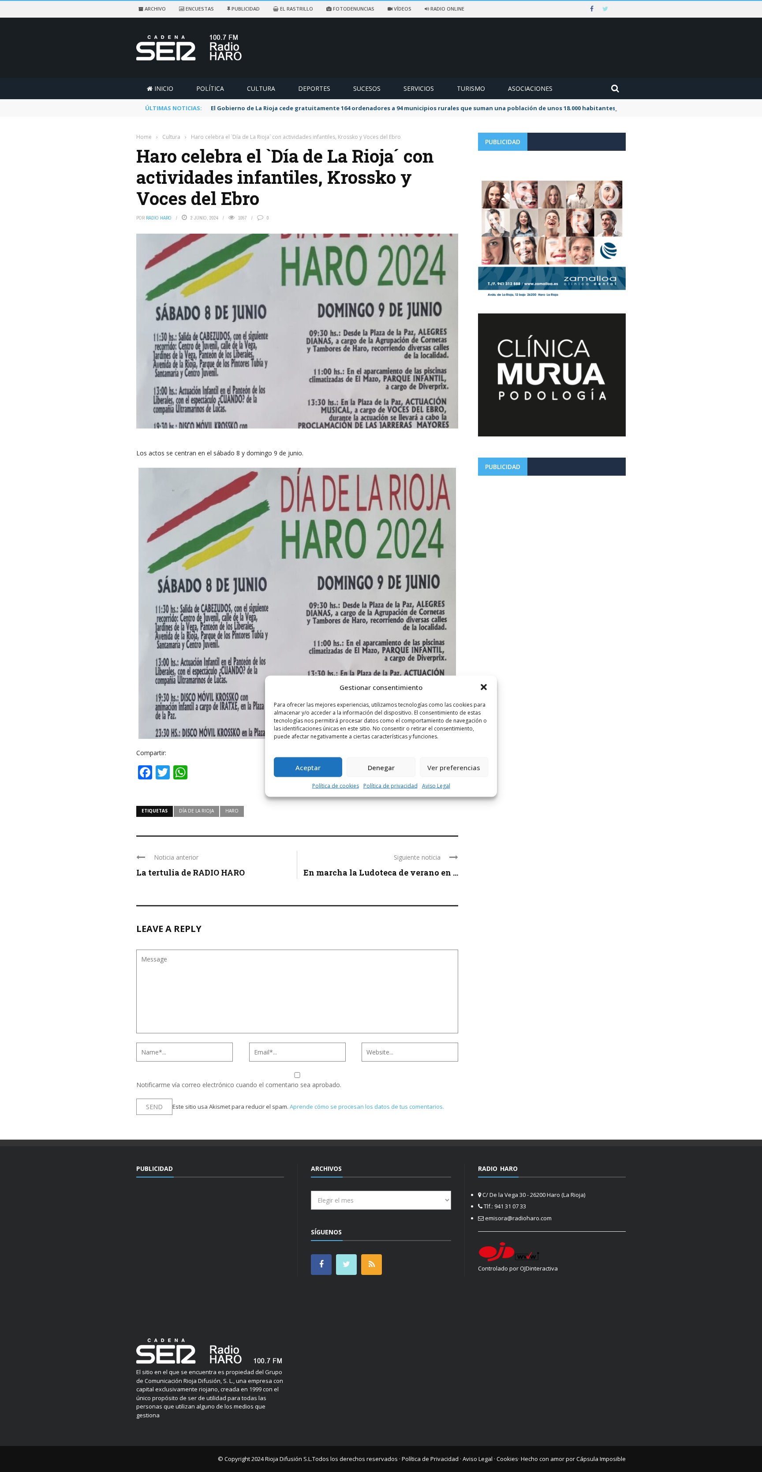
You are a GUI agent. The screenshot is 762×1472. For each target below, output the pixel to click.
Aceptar (308, 767)
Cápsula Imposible (601, 1459)
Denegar (381, 767)
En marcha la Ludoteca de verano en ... (380, 872)
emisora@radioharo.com (518, 1218)
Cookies (507, 1459)
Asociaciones (530, 88)
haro (232, 811)
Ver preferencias (453, 767)
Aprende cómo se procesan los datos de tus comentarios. (367, 1107)
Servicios (418, 88)
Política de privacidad (390, 786)
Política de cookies (335, 786)
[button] (483, 686)
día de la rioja (196, 811)
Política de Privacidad (430, 1459)
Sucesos (367, 88)
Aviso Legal (436, 786)
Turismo (471, 88)
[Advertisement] (552, 544)
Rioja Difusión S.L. (288, 1459)
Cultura (261, 88)
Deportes (314, 88)
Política (210, 88)
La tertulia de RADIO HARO (190, 872)
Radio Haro (159, 218)
